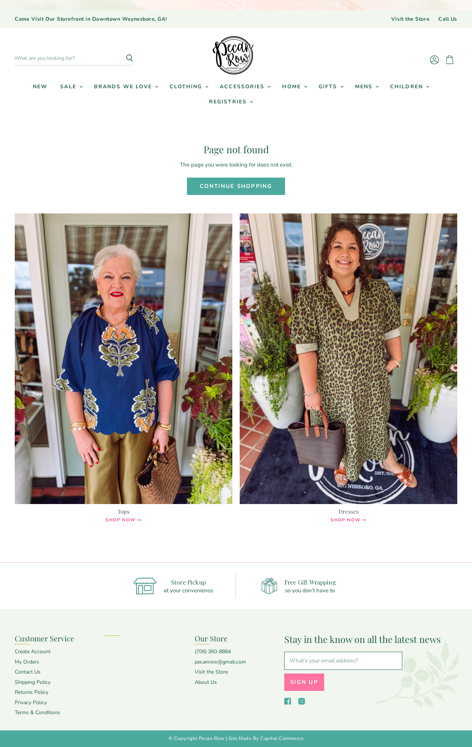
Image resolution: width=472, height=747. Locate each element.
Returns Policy (31, 692)
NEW (40, 86)
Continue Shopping (236, 186)
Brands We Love (124, 86)
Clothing (187, 86)
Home (292, 86)
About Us (206, 682)
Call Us (447, 19)
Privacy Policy (31, 702)
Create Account (33, 651)
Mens (365, 86)
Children (407, 86)
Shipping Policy (33, 682)
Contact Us (28, 671)
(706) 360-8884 (213, 651)
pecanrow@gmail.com (220, 661)
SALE (69, 86)
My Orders (27, 661)
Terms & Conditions (37, 712)
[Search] (123, 58)
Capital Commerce (281, 738)
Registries (229, 101)
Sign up (304, 682)
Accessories (243, 86)
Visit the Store (410, 19)
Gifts (329, 86)
